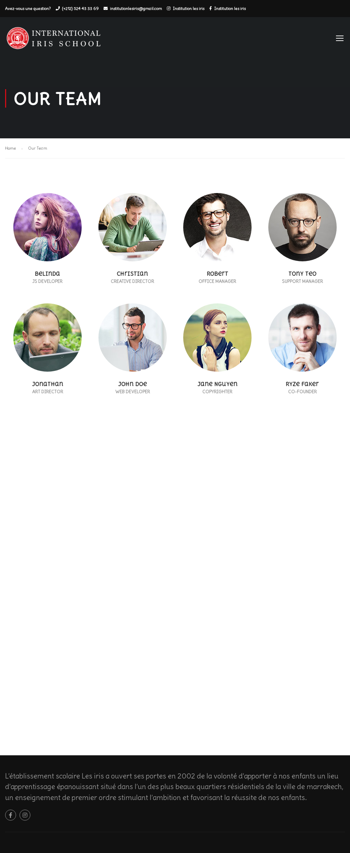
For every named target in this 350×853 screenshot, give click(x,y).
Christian (132, 274)
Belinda (47, 274)
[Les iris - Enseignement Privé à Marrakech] (56, 41)
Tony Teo (302, 274)
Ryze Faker (302, 384)
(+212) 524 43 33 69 (80, 8)
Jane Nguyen (218, 384)
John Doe (132, 384)
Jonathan (47, 384)
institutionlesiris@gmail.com (136, 8)
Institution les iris (188, 8)
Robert (217, 274)
